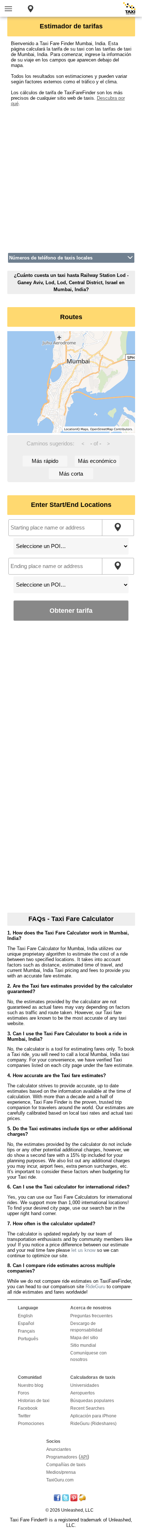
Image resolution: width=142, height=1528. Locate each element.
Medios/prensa (61, 1472)
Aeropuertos (82, 1393)
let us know (83, 1250)
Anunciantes (58, 1449)
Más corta (71, 474)
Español (26, 1323)
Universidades (84, 1385)
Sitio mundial (83, 1345)
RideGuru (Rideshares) (93, 1423)
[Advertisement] (71, 177)
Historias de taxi (34, 1400)
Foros (23, 1393)
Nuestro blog (30, 1385)
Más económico (97, 461)
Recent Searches (87, 1408)
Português (28, 1338)
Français (26, 1331)
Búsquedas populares (92, 1400)
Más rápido (45, 461)
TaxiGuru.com (60, 1480)
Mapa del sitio (84, 1337)
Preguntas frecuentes (91, 1315)
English (25, 1315)
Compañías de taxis (66, 1464)
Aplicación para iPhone (93, 1415)
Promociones (31, 1423)
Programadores (61, 1457)
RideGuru (95, 1286)
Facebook (28, 1408)
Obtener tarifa (71, 610)
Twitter (24, 1415)
